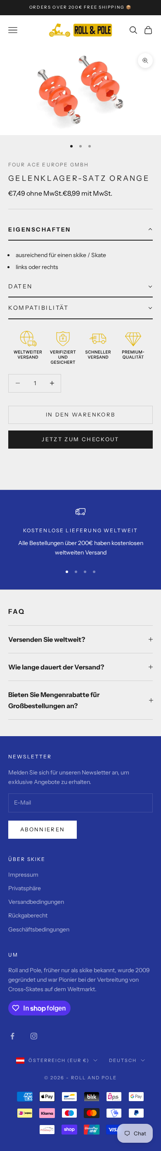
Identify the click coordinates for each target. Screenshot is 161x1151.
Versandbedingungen (36, 901)
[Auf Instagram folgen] (34, 1036)
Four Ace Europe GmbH (48, 164)
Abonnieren (42, 829)
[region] (80, 532)
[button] (80, 230)
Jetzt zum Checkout (80, 439)
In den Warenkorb (80, 414)
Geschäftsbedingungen (38, 929)
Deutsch (123, 1060)
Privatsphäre (24, 888)
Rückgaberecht (27, 915)
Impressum (23, 874)
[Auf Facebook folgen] (12, 1036)
